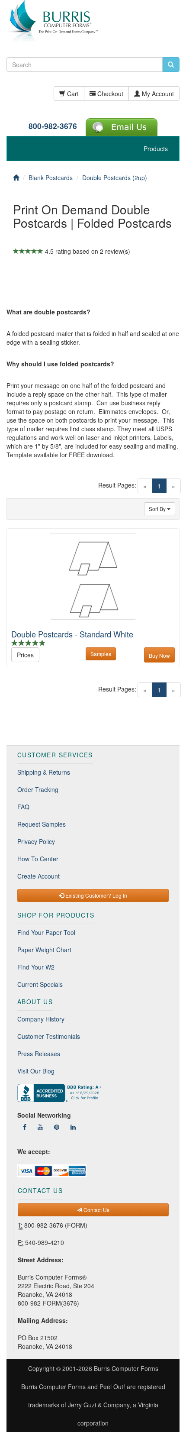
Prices (25, 654)
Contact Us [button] (95, 1209)
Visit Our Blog (36, 1071)
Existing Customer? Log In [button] (95, 895)
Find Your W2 (36, 967)
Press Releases (38, 1053)
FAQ (23, 806)
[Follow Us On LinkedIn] (73, 1126)
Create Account (38, 876)
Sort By (158, 508)
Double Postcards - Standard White (72, 634)
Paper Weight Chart (44, 949)
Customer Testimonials (48, 1036)
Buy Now (159, 655)
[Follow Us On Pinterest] (56, 1126)
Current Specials (40, 984)
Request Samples (41, 824)
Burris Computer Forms (126, 1368)
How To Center (37, 858)
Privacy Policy (36, 841)
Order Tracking (37, 789)
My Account (157, 93)
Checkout (109, 93)
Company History (40, 1019)
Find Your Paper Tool (46, 932)
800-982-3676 (53, 125)
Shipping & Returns (43, 772)
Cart (72, 93)
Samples (100, 653)
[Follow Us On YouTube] (40, 1126)
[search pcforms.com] (171, 64)
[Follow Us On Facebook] (24, 1126)
